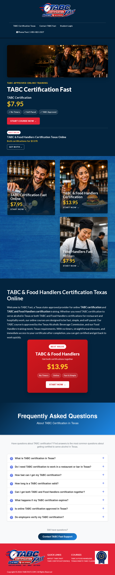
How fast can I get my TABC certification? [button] (38, 475)
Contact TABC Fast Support (57, 536)
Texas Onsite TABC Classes (83, 561)
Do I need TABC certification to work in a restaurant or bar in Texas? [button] (53, 466)
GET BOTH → (15, 147)
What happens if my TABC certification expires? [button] (41, 500)
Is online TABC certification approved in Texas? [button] (41, 508)
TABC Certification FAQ (58, 561)
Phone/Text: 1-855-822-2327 (31, 32)
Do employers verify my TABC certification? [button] (39, 517)
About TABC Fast (55, 558)
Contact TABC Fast (47, 26)
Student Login (66, 26)
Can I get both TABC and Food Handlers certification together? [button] (50, 492)
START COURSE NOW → (23, 121)
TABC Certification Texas (24, 26)
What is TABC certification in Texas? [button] (35, 458)
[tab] (57, 458)
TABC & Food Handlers (81, 558)
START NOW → (57, 384)
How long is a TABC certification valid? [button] (36, 483)
